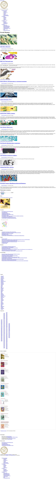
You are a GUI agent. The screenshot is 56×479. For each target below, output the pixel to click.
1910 (4, 319)
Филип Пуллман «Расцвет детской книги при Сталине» (10, 255)
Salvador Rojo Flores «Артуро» (7, 167)
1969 (6, 326)
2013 (9, 333)
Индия (2, 286)
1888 (1, 334)
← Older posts (2, 191)
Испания (2, 288)
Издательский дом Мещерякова (7, 370)
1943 (4, 343)
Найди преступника (6, 363)
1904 (4, 315)
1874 (1, 326)
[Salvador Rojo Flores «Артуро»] (8, 164)
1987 (6, 339)
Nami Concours (6, 476)
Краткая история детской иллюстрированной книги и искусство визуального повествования (15, 260)
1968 (6, 325)
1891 (1, 336)
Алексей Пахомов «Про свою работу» (7, 256)
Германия (2, 283)
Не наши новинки (6, 15)
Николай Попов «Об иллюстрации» (7, 258)
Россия (2, 298)
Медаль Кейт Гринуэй (7, 26)
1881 (1, 329)
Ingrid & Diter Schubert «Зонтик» (7, 113)
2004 (9, 326)
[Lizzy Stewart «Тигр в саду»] (8, 124)
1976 (6, 331)
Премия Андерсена (6, 27)
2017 (8, 197)
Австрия (2, 276)
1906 (4, 316)
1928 (4, 332)
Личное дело (5, 467)
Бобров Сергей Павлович (6, 426)
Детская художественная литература (6, 386)
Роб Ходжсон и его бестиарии (6, 248)
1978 (6, 333)
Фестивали (5, 23)
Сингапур (2, 299)
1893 (1, 337)
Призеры (3, 24)
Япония (2, 309)
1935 (4, 337)
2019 (4, 197)
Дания (2, 285)
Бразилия (2, 280)
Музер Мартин (6, 364)
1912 (4, 320)
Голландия (2, 284)
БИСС (7, 371)
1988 (6, 340)
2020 (3, 197)
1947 (4, 346)
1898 (1, 340)
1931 (4, 334)
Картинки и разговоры (8, 454)
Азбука (5, 415)
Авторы (5, 459)
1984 (6, 337)
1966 (6, 324)
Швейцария (2, 306)
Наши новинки (8, 79)
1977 (6, 332)
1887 (1, 333)
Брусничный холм (3, 398)
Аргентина (2, 277)
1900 (4, 313)
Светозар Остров (13, 438)
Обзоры (5, 19)
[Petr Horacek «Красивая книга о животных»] (8, 140)
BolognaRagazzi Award (7, 30)
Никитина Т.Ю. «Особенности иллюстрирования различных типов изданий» (13, 259)
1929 (4, 333)
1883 (1, 330)
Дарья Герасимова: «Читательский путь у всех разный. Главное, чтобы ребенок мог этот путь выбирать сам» (17, 249)
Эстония (2, 307)
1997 (6, 347)
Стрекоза (6, 362)
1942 (4, 342)
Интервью (5, 17)
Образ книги (5, 25)
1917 (4, 324)
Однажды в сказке (4, 243)
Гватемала (2, 282)
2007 (9, 328)
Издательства (5, 12)
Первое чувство (6, 355)
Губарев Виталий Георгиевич (7, 410)
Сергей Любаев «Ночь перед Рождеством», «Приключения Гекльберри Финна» (13, 235)
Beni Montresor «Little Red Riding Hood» (7, 211)
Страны (5, 13)
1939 (4, 340)
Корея (1, 291)
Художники (5, 11)
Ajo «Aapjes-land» (4, 212)
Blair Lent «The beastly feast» (6, 61)
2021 (1, 197)
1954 (6, 315)
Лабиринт (6, 392)
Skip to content (2, 0)
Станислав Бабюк (9, 439)
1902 (4, 314)
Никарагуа (2, 295)
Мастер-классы (6, 470)
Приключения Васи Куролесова (5, 383)
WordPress (7, 455)
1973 (6, 329)
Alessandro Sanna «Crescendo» (6, 213)
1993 (6, 344)
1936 (4, 338)
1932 (4, 335)
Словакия (2, 300)
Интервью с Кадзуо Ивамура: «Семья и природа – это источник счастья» (12, 250)
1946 (4, 345)
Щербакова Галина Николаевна (7, 356)
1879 (1, 327)
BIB (4, 29)
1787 (1, 320)
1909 (4, 318)
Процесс (5, 464)
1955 (6, 316)
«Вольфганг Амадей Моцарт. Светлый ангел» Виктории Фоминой (11, 232)
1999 (6, 348)
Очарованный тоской (5, 242)
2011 (9, 331)
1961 (6, 320)
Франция (2, 303)
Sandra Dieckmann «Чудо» (6, 99)
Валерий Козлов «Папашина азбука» (7, 234)
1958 (6, 318)
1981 (6, 335)
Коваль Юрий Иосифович (7, 387)
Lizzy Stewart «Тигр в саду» (6, 127)
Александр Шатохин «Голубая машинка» (8, 247)
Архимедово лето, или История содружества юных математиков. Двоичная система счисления (5, 422)
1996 (6, 346)
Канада (2, 290)
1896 (1, 338)
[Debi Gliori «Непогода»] (8, 44)
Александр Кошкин (9, 436)
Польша (2, 296)
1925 (4, 330)
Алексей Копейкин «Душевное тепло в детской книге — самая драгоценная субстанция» (14, 257)
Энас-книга (6, 354)
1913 (4, 321)
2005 (9, 327)
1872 (1, 325)
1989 (6, 341)
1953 (6, 314)
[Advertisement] (25, 267)
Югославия (2, 308)
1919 (4, 325)
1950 (6, 312)
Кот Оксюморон (4, 48)
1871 (1, 324)
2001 (9, 324)
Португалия (2, 297)
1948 (4, 347)
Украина (2, 302)
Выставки (5, 21)
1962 (6, 321)
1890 (1, 335)
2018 (6, 197)
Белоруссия (2, 278)
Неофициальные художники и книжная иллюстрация (9, 241)
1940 (4, 341)
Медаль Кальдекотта (6, 473)
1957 (6, 317)
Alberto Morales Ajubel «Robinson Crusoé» (7, 214)
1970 (6, 327)
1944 (4, 344)
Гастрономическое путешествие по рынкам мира (9, 217)
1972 (6, 328)
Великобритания (3, 281)
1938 (4, 339)
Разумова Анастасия (6, 401)
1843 (1, 321)
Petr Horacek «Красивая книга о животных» (10, 143)
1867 (1, 323)
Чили (1, 305)
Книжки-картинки (4, 10)
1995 (6, 345)
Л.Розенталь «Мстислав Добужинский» (7, 254)
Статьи (5, 18)
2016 (10, 197)
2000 (9, 323)
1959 (6, 319)
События (3, 20)
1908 (4, 317)
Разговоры (3, 16)
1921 (4, 327)
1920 (4, 326)
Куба (1, 292)
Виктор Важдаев (9, 437)
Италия (2, 289)
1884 (1, 331)
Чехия (2, 304)
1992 (6, 343)
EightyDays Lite (13, 455)
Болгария (2, 279)
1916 (4, 323)
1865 (1, 322)
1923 (4, 328)
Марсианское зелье (3, 368)
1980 (6, 334)
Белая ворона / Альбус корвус (6, 400)
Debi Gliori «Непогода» (5, 46)
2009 (9, 330)
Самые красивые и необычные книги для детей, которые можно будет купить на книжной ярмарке (16, 239)
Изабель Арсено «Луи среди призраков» (7, 233)
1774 (1, 319)
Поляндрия (6, 377)
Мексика (2, 293)
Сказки (5, 461)
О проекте (2, 194)
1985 (6, 338)
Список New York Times (7, 475)
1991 (6, 342)
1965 (6, 323)
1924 (4, 329)
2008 (9, 329)
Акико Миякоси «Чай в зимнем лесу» (7, 216)
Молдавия (2, 294)
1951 (6, 313)
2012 (9, 332)
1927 (4, 331)
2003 (9, 325)
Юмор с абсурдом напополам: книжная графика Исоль (9, 240)
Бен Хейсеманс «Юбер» (5, 215)
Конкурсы (5, 22)
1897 (1, 339)
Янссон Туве (7, 417)
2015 (11, 197)
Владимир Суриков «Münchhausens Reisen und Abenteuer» (13, 183)
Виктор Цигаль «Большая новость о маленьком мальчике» (13, 81)
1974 (6, 330)
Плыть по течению (4, 238)
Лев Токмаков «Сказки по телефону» (8, 155)
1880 (1, 328)
